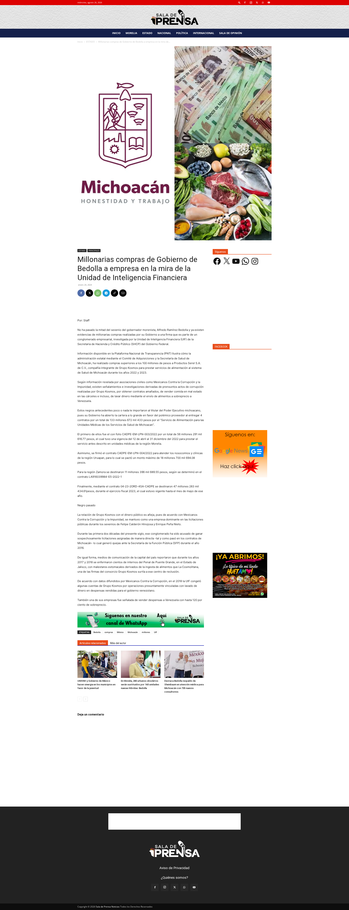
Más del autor (118, 643)
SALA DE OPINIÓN (230, 33)
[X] (257, 2)
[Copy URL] (114, 293)
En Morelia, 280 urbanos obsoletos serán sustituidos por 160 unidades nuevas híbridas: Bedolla (140, 684)
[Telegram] (106, 293)
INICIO (116, 33)
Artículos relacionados (93, 643)
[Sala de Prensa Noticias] (174, 17)
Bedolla (97, 632)
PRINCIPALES (94, 250)
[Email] (123, 293)
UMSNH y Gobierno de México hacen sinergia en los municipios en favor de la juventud (96, 684)
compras (109, 632)
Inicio (80, 41)
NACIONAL (164, 33)
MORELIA (131, 33)
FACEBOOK (221, 346)
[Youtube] (269, 2)
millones (146, 632)
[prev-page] (79, 699)
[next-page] (85, 699)
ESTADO (147, 33)
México (120, 632)
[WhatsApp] (263, 2)
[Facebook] (245, 2)
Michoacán (133, 632)
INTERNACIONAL (203, 33)
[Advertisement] (140, 308)
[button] (239, 2)
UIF (155, 632)
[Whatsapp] (140, 619)
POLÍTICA (182, 33)
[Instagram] (251, 2)
